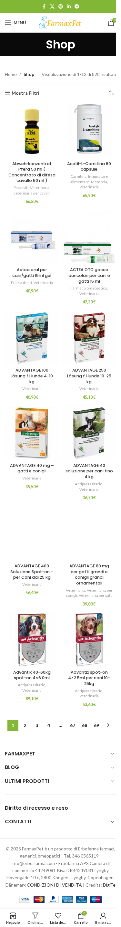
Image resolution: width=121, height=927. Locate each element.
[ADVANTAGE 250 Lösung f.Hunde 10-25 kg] (89, 338)
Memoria (99, 181)
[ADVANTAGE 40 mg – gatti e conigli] (32, 433)
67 (72, 725)
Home (11, 74)
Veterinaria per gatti (96, 595)
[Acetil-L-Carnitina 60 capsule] (89, 131)
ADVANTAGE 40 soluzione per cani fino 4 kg (89, 471)
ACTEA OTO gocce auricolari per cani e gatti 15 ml (89, 275)
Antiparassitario (88, 483)
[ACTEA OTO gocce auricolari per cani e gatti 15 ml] (89, 237)
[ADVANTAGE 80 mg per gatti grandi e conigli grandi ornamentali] (89, 534)
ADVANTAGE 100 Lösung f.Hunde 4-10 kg (32, 375)
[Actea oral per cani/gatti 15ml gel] (32, 237)
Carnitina (78, 176)
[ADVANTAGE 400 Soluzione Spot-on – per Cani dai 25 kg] (32, 534)
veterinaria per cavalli (32, 193)
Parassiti (21, 187)
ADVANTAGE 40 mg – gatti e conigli (32, 468)
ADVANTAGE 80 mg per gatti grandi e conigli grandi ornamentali (89, 574)
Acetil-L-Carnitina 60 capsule (89, 166)
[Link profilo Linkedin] (69, 6)
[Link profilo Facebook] (44, 6)
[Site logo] (60, 22)
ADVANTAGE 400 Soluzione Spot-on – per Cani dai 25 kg (32, 571)
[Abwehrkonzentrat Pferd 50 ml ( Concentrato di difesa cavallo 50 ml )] (32, 131)
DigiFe (109, 885)
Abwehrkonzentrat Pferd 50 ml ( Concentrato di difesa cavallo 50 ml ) (31, 172)
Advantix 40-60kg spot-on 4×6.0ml (32, 675)
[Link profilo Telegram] (77, 6)
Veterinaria (39, 187)
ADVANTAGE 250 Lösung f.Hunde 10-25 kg (89, 375)
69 (96, 725)
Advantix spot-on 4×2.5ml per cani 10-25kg (89, 677)
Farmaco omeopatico (88, 288)
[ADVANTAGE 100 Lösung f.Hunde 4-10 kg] (32, 338)
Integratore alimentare (89, 179)
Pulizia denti (21, 282)
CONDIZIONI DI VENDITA (54, 885)
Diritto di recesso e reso (36, 808)
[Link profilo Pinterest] (60, 6)
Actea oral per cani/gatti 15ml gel (31, 272)
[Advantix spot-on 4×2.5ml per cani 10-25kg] (89, 640)
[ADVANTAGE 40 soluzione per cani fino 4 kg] (89, 433)
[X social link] (52, 6)
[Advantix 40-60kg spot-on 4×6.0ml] (32, 640)
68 (84, 725)
